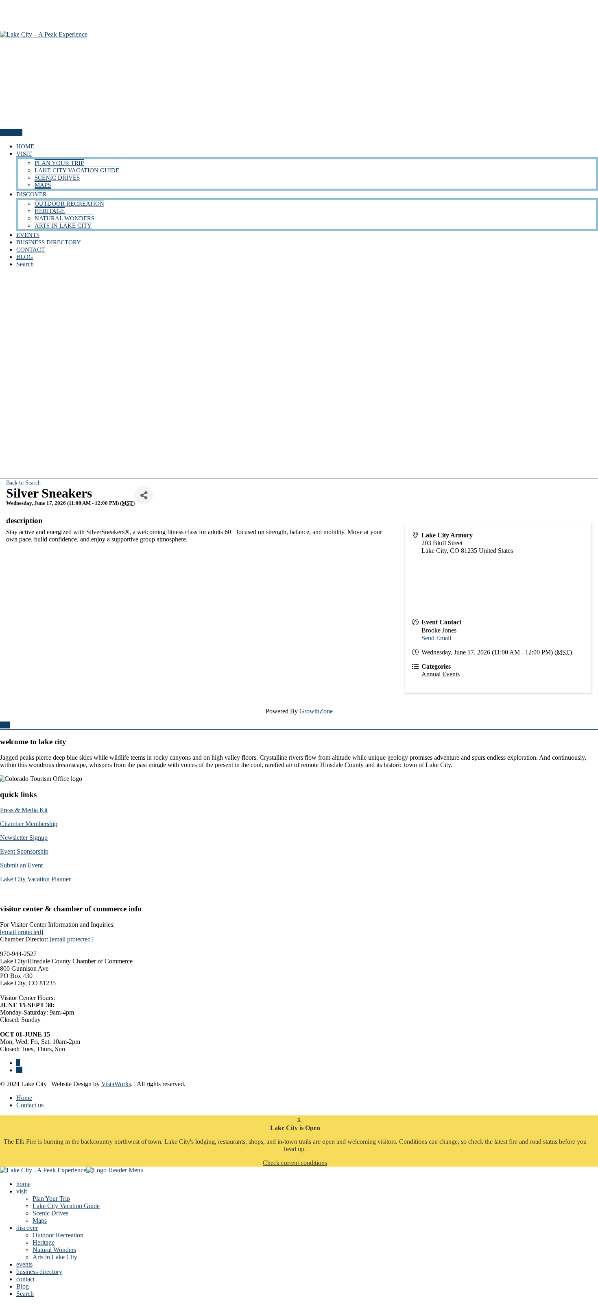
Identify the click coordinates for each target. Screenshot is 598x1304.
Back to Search (23, 482)
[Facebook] (18, 1062)
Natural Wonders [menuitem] (54, 1249)
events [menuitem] (24, 1264)
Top (5, 725)
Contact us (30, 1105)
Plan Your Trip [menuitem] (51, 1198)
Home (24, 1097)
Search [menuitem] (25, 1293)
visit (24, 153)
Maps (43, 185)
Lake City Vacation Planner (35, 879)
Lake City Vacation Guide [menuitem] (66, 1205)
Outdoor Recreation (69, 203)
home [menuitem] (23, 1183)
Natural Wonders (64, 218)
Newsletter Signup (24, 837)
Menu (8, 132)
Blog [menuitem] (22, 1286)
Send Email (436, 638)
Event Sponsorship (24, 851)
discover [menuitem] (27, 1227)
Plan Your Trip (59, 163)
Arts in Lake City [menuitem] (55, 1257)
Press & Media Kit (24, 809)
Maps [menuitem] (40, 1220)
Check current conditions (295, 1162)
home (25, 146)
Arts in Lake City (63, 225)
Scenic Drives (57, 177)
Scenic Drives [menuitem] (50, 1213)
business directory (48, 242)
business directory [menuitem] (39, 1271)
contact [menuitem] (25, 1279)
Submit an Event (21, 865)
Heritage (50, 211)
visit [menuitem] (21, 1191)
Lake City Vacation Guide (77, 170)
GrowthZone (316, 711)
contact (30, 249)
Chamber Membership (28, 823)
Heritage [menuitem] (44, 1242)
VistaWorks (116, 1083)
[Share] (144, 495)
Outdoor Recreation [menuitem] (58, 1235)
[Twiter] (19, 1070)
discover (31, 194)
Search (25, 264)
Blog (24, 257)
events (27, 235)
